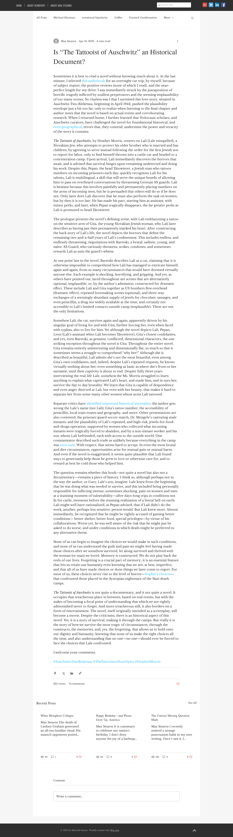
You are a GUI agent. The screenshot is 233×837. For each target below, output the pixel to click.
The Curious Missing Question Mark (170, 717)
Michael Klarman (64, 17)
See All (192, 702)
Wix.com (114, 830)
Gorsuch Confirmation (143, 17)
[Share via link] (80, 673)
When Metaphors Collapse (57, 715)
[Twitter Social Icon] (211, 5)
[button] (192, 17)
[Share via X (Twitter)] (63, 673)
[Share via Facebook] (55, 673)
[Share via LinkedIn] (71, 673)
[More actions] (178, 41)
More (167, 17)
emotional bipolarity (95, 17)
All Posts (41, 17)
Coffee (118, 17)
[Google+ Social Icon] (205, 5)
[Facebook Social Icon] (223, 5)
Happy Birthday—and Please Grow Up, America (114, 717)
